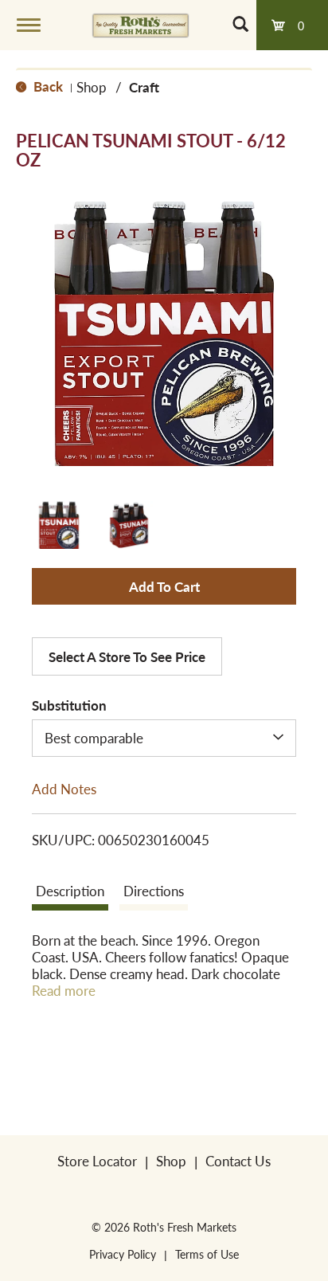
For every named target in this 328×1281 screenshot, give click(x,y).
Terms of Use (207, 1254)
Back (46, 86)
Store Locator (97, 1160)
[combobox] (164, 737)
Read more (64, 990)
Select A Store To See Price (127, 656)
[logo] (140, 24)
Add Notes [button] (64, 787)
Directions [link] (153, 890)
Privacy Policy (122, 1254)
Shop (91, 86)
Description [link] (70, 890)
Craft (144, 86)
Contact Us (238, 1160)
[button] (59, 525)
